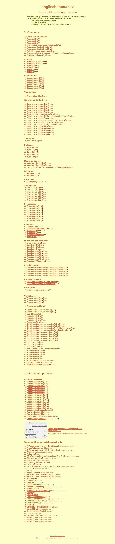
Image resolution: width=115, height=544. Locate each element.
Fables (29, 464)
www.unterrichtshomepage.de (57, 536)
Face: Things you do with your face (42, 466)
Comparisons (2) (34, 80)
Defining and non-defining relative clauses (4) (46, 273)
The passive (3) (33, 192)
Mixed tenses (32, 314)
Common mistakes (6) (36, 392)
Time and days (33, 515)
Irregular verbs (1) (34, 350)
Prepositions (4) (33, 212)
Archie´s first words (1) (36, 448)
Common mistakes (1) (36, 382)
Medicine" (31, 483)
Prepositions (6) (33, 216)
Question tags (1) (34, 251)
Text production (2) (35, 414)
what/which (32, 237)
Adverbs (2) (31, 41)
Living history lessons (36, 419)
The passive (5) (33, 196)
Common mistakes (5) (36, 390)
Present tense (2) (34, 300)
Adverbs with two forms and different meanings (47, 53)
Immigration (32, 472)
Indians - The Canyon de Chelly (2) (41, 476)
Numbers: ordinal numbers (38, 491)
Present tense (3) (34, 302)
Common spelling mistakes (38, 410)
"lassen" (30, 480)
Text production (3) (35, 416)
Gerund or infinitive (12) (37, 128)
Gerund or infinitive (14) (37, 132)
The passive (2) (33, 190)
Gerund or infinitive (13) (37, 130)
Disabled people (34, 458)
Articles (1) (31, 66)
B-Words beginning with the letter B (42, 450)
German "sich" (33, 227)
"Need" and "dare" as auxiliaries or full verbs (46, 167)
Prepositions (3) (33, 210)
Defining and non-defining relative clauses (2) (46, 269)
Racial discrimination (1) (37, 497)
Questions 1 (32, 245)
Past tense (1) (32, 322)
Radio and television (35, 501)
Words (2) (31, 519)
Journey (30, 478)
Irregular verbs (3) (34, 354)
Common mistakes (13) (36, 406)
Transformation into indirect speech (42, 282)
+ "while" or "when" (63, 328)
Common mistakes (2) (36, 384)
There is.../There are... (36, 363)
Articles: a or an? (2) (35, 64)
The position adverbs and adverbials (42, 45)
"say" (29, 505)
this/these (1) (32, 231)
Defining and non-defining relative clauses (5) (46, 275)
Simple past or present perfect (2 (40, 334)
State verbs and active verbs (39, 361)
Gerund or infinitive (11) (36, 126)
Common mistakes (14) (36, 408)
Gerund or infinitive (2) (36, 106)
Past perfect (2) (33, 318)
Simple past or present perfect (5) (41, 340)
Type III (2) (31, 154)
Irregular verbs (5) (34, 358)
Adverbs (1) (31, 39)
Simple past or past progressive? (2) (42, 326)
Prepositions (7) (33, 218)
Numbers (31, 489)
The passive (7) (33, 200)
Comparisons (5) (34, 86)
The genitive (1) (33, 96)
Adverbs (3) (31, 43)
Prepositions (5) (33, 214)
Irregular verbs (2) (34, 352)
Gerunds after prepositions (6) (39, 114)
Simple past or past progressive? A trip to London (48, 330)
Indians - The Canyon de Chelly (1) (41, 474)
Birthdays (31, 452)
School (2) (31, 509)
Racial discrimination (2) (37, 499)
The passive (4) (33, 194)
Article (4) (31, 72)
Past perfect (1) (33, 316)
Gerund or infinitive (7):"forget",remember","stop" (48, 116)
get (28, 470)
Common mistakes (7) (36, 394)
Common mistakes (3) (36, 386)
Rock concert (32, 503)
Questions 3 (32, 249)
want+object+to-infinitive (37, 365)
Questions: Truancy (35, 261)
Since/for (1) (32, 342)
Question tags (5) (34, 259)
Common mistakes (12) (36, 404)
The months (32, 485)
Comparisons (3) (34, 82)
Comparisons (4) (34, 84)
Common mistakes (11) (36, 402)
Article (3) (31, 70)
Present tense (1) (34, 298)
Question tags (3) (34, 255)
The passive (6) (33, 198)
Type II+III (31, 157)
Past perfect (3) (33, 320)
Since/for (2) (32, 344)
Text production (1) (35, 412)
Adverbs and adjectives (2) (38, 49)
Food (29, 468)
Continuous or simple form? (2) (40, 312)
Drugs (29, 460)
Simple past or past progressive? (41, 328)
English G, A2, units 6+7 (37, 462)
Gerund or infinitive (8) (36, 118)
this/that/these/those (35, 235)
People (30, 493)
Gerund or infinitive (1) (36, 104)
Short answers (33, 243)
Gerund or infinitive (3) (36, 108)
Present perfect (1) (34, 306)
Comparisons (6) (34, 88)
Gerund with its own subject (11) (40, 124)
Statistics (31, 513)
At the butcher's (33, 220)
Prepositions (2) (33, 208)
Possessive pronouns (36, 229)
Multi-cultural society (35, 487)
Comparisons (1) (34, 78)
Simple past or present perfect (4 (40, 338)
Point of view (32, 495)
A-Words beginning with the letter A (42, 446)
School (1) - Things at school (39, 507)
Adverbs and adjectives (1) (38, 47)
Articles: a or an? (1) (35, 62)
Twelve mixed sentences (37, 290)
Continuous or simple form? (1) (40, 310)
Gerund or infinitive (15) (37, 134)
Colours (30, 454)
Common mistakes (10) (36, 400)
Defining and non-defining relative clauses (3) (46, 271)
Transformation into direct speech (41, 284)
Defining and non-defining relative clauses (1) (46, 267)
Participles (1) (32, 182)
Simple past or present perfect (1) (41, 332)
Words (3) (31, 521)
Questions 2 (32, 247)
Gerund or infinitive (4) (36, 110)
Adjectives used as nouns (38, 51)
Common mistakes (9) (36, 398)
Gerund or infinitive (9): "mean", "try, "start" (45, 120)
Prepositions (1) (33, 206)
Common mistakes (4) (36, 388)
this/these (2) (32, 233)
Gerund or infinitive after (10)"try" (41, 122)
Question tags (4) (34, 257)
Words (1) (31, 517)
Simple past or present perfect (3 (40, 336)
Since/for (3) (32, 346)
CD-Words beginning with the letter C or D (44, 456)
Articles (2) (31, 68)
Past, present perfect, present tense (42, 348)
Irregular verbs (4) (34, 356)
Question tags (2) (34, 253)
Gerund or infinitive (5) (36, 112)
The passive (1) (33, 188)
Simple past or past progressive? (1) (42, 324)
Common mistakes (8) (36, 396)
